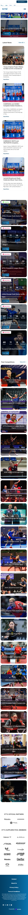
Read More (6, 79)
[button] (2, 28)
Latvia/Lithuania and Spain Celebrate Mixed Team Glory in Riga (12, 179)
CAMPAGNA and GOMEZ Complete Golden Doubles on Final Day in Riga (13, 105)
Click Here (6, 33)
